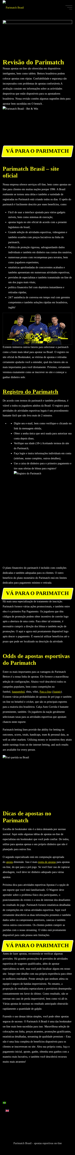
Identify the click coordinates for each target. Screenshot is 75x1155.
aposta (9, 861)
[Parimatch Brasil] (13, 7)
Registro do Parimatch (30, 392)
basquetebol (18, 691)
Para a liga (45, 691)
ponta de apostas (47, 861)
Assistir (57, 691)
